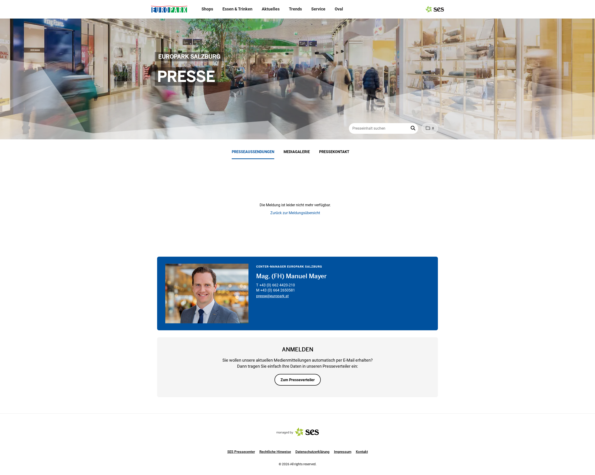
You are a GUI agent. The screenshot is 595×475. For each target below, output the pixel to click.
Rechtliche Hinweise (275, 452)
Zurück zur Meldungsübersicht (295, 213)
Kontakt (362, 452)
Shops (207, 9)
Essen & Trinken (237, 9)
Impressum (342, 452)
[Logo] (169, 9)
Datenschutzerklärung (312, 452)
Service (318, 9)
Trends (295, 9)
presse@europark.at (272, 296)
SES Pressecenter (241, 452)
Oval (339, 9)
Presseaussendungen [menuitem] (253, 152)
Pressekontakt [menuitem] (334, 152)
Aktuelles (271, 9)
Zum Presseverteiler (298, 380)
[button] (413, 128)
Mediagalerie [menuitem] (297, 152)
